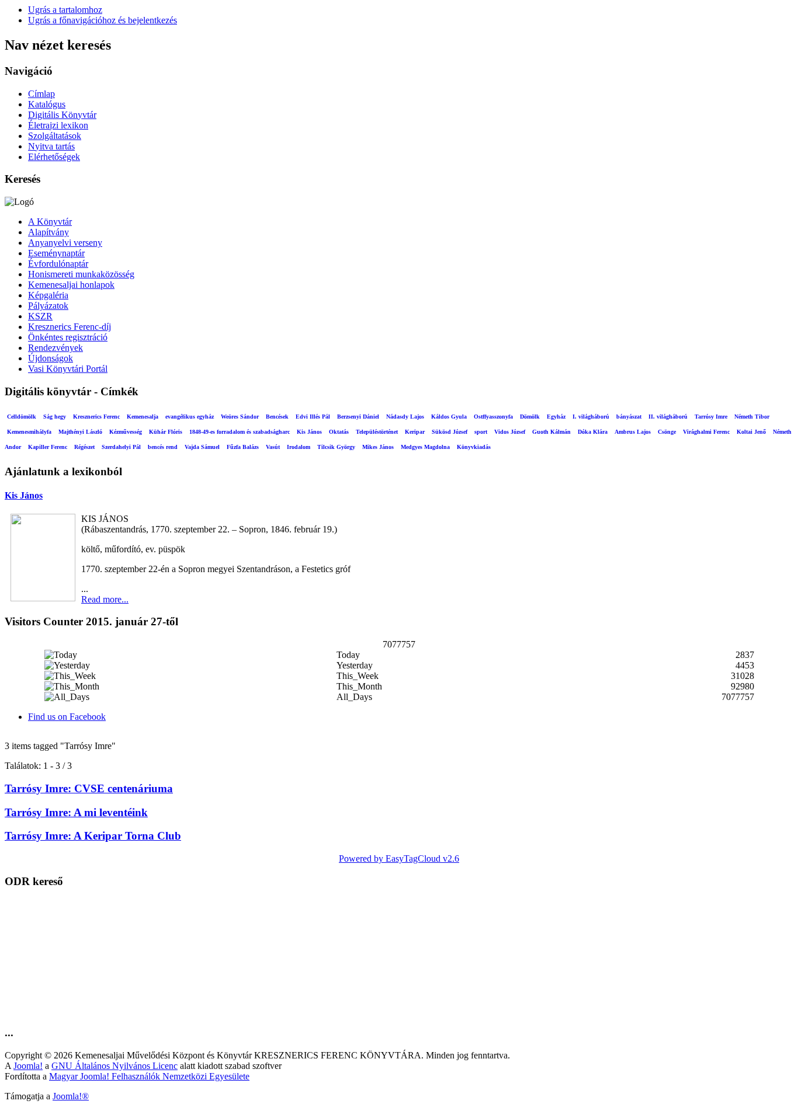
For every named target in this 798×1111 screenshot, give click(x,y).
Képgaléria (48, 295)
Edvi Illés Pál (313, 416)
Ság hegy (54, 416)
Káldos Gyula (449, 416)
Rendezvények (55, 348)
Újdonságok (50, 358)
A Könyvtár (50, 222)
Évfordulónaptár (58, 264)
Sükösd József (449, 432)
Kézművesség (125, 432)
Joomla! (28, 1066)
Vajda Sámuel (202, 447)
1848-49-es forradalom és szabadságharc (239, 432)
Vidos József (509, 432)
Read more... (105, 599)
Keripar (415, 432)
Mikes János (378, 447)
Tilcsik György (336, 447)
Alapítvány (48, 232)
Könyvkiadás (474, 447)
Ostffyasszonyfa (493, 416)
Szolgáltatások (54, 136)
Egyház (556, 416)
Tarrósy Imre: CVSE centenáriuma (89, 788)
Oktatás (339, 432)
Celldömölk (21, 416)
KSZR (40, 316)
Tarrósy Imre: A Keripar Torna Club (93, 836)
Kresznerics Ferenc (96, 416)
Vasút (273, 447)
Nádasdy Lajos (405, 416)
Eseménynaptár (56, 253)
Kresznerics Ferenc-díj (69, 327)
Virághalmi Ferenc (706, 432)
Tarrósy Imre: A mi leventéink (76, 812)
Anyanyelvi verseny (65, 243)
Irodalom (298, 447)
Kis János (309, 432)
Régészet (84, 447)
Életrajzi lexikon (58, 125)
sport (480, 432)
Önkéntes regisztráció (67, 337)
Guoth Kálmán (551, 432)
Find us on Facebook (67, 717)
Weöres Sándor (240, 416)
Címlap (41, 94)
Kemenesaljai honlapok (71, 285)
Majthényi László (80, 432)
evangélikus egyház (189, 416)
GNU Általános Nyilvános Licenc (114, 1066)
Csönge (667, 432)
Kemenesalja (142, 416)
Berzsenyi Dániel (358, 416)
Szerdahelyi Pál (121, 447)
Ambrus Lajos (633, 432)
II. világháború (668, 416)
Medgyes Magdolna (425, 447)
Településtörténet (377, 432)
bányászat (628, 416)
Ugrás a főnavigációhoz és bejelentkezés (102, 20)
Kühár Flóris (165, 432)
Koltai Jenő (751, 432)
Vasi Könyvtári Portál (67, 369)
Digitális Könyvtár (62, 115)
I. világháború (591, 416)
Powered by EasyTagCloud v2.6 (399, 858)
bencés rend (163, 447)
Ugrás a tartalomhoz (65, 10)
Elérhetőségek (54, 157)
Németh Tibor (751, 416)
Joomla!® (71, 1096)
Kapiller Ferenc (47, 447)
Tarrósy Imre (711, 416)
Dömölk (530, 416)
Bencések (277, 416)
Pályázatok (48, 306)
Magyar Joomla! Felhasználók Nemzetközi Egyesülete (149, 1076)
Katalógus (46, 104)
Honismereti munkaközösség (81, 274)
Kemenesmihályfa (29, 432)
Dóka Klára (593, 432)
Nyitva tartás (51, 146)
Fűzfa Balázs (243, 447)
